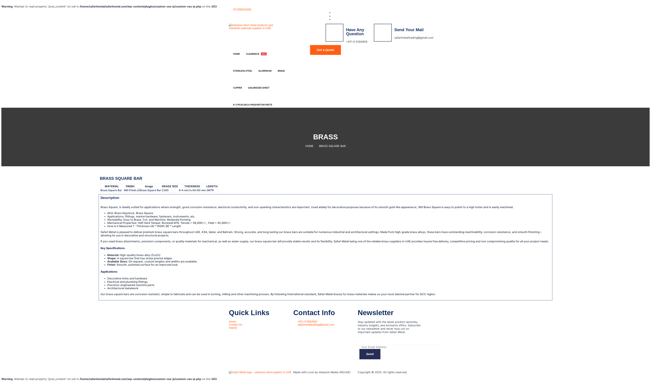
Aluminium (265, 70)
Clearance (256, 53)
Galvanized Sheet (259, 87)
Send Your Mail (409, 29)
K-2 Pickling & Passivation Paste (252, 104)
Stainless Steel (242, 70)
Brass (281, 70)
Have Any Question (355, 31)
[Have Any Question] (334, 33)
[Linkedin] (333, 16)
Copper (237, 87)
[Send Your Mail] (383, 33)
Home (236, 53)
